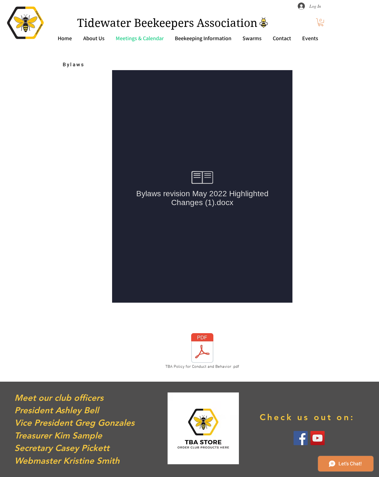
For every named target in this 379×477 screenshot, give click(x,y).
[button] (320, 22)
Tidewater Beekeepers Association (167, 23)
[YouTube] (317, 438)
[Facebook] (301, 438)
